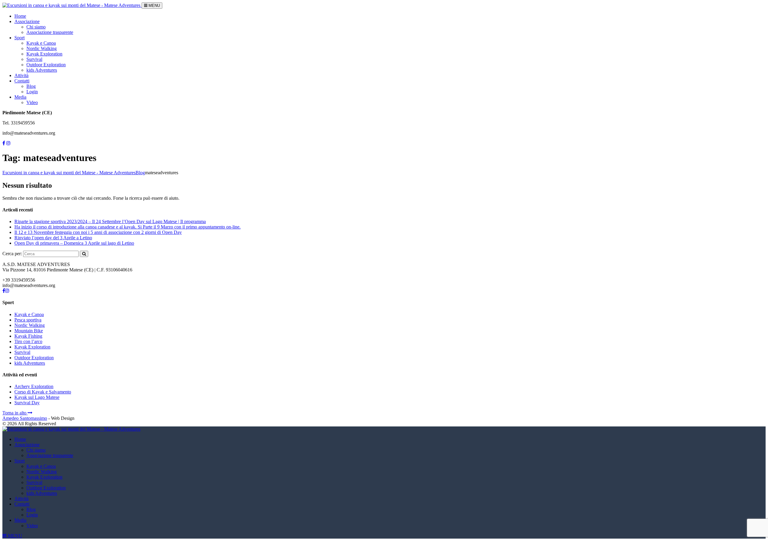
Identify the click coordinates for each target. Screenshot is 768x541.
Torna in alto (15, 412)
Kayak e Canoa (41, 43)
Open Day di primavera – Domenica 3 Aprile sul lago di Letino (74, 243)
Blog (31, 86)
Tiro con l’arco (28, 341)
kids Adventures (41, 70)
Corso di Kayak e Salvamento (42, 391)
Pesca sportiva (27, 319)
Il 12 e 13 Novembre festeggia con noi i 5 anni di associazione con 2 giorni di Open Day (98, 232)
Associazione (27, 21)
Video (32, 102)
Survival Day (27, 402)
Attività (21, 75)
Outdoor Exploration (46, 64)
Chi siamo (36, 26)
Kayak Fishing (28, 336)
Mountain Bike (28, 330)
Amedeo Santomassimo (24, 418)
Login (32, 91)
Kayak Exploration (44, 53)
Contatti (21, 80)
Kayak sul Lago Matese (36, 397)
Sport (19, 37)
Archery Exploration (33, 386)
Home (20, 16)
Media (20, 97)
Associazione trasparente (49, 32)
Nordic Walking (41, 48)
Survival (34, 59)
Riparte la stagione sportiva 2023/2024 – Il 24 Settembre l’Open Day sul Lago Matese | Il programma (110, 221)
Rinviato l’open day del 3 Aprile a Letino (53, 237)
